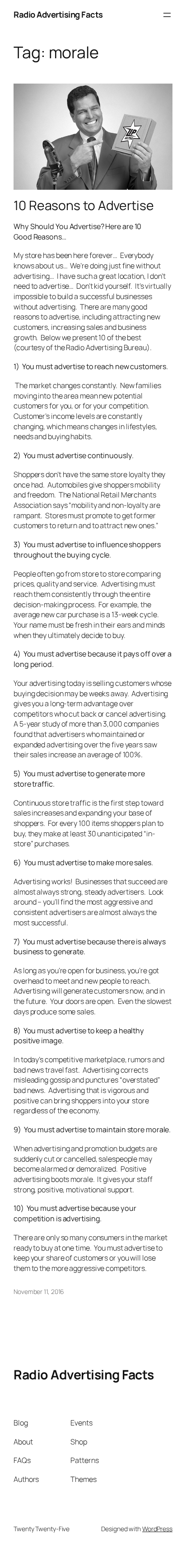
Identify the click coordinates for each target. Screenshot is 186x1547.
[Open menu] (167, 14)
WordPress (157, 1528)
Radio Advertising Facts (58, 14)
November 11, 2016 (39, 1291)
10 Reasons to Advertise (84, 205)
